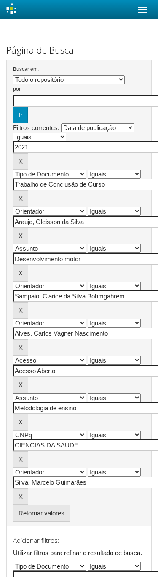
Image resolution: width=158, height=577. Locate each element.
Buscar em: (26, 69)
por (17, 89)
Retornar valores (41, 513)
